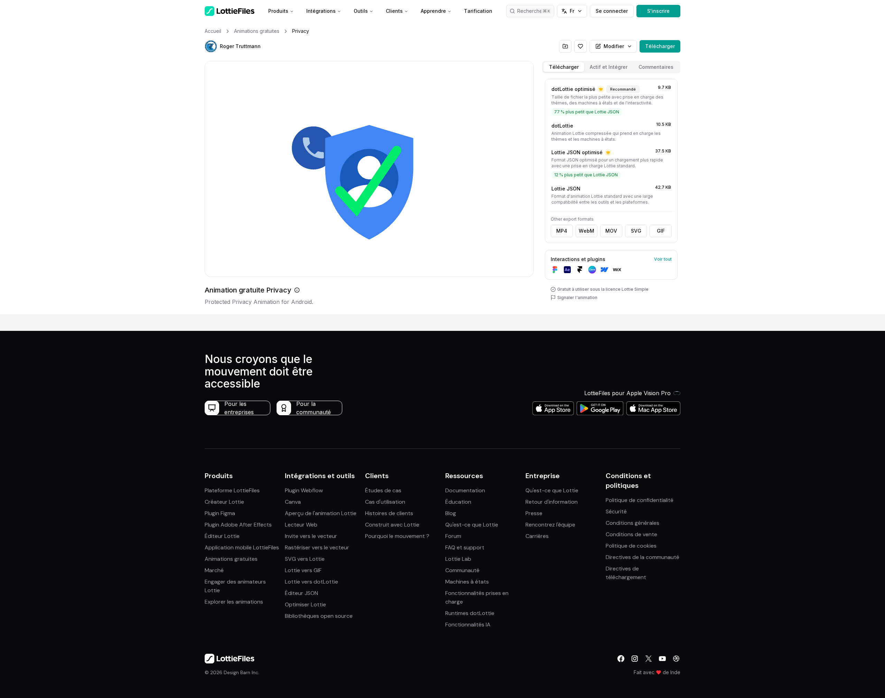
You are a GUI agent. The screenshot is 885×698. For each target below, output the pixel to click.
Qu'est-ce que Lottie (471, 524)
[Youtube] (662, 658)
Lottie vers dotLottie (311, 581)
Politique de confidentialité (639, 500)
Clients (394, 11)
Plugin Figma (220, 513)
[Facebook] (621, 658)
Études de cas (383, 490)
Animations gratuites (231, 558)
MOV (611, 231)
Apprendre (433, 11)
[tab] (563, 67)
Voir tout (663, 259)
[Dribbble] (676, 658)
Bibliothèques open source (319, 616)
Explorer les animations (234, 601)
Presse (533, 513)
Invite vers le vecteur (311, 536)
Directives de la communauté (642, 557)
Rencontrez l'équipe (550, 524)
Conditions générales (632, 523)
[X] (648, 658)
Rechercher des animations (535, 11)
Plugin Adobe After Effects (238, 524)
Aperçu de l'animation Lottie (320, 513)
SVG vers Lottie (305, 558)
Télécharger (660, 46)
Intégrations (321, 11)
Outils (361, 11)
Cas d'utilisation (385, 501)
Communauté (462, 570)
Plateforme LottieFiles (232, 490)
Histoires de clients (389, 513)
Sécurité (616, 511)
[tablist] (611, 67)
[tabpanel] (611, 195)
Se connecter (612, 11)
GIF (661, 231)
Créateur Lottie (224, 501)
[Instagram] (635, 658)
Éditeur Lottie (222, 536)
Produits (278, 11)
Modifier (614, 46)
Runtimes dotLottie (469, 613)
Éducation (458, 501)
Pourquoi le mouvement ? (397, 536)
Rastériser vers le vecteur (317, 547)
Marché (214, 570)
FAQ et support (464, 547)
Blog (450, 513)
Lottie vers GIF (303, 570)
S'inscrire (658, 11)
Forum (453, 536)
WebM (586, 231)
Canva (293, 501)
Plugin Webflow (304, 490)
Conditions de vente (631, 534)
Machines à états (467, 581)
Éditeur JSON (301, 593)
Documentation (465, 490)
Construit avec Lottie (392, 524)
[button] (211, 46)
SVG (636, 231)
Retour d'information (551, 501)
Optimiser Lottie (305, 604)
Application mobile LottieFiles (242, 547)
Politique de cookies (631, 545)
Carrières (537, 536)
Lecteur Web (301, 524)
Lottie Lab (458, 558)
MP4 (561, 231)
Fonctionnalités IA (468, 624)
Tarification (478, 11)
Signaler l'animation (577, 297)
